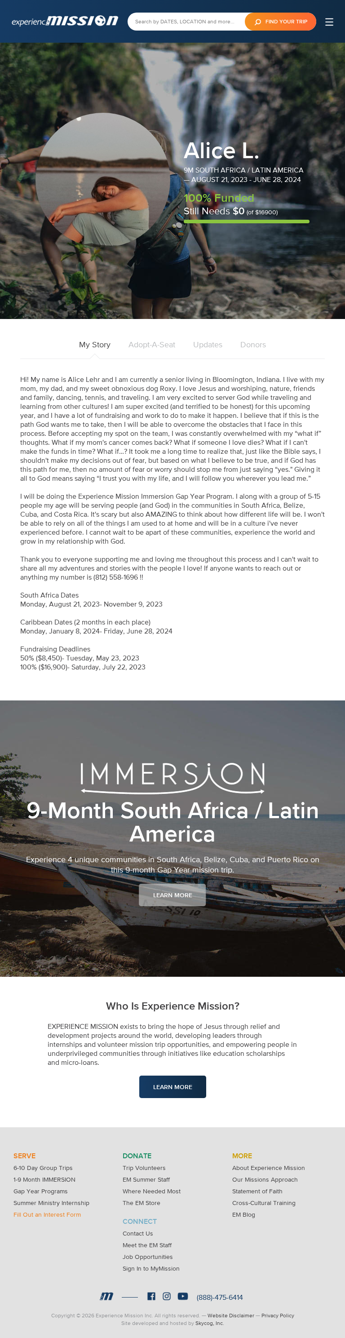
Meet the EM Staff (147, 1245)
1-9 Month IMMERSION (44, 1179)
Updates (207, 344)
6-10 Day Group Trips (43, 1167)
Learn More (172, 895)
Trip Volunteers (144, 1167)
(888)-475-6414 (220, 1297)
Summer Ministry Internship (51, 1202)
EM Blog (243, 1214)
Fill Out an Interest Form (47, 1214)
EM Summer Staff (146, 1179)
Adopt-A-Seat (151, 344)
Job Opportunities (148, 1256)
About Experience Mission (268, 1167)
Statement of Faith (257, 1191)
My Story (95, 344)
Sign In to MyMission (151, 1268)
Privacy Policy (277, 1315)
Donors (253, 344)
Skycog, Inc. (209, 1323)
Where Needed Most (152, 1191)
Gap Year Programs (40, 1191)
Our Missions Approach (265, 1179)
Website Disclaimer (231, 1315)
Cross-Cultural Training (264, 1202)
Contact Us (138, 1233)
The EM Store (141, 1202)
